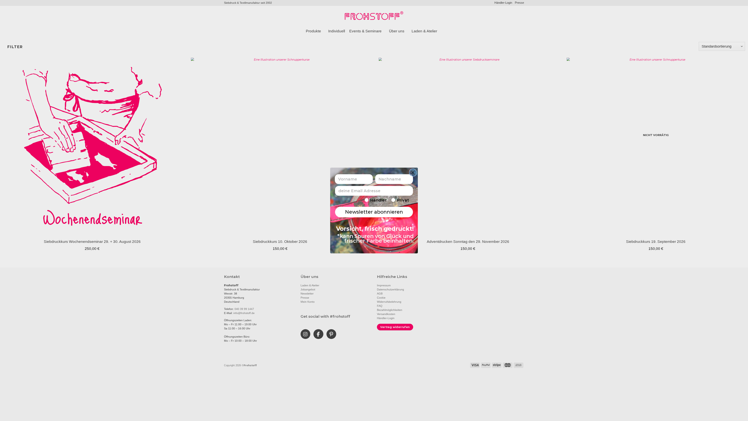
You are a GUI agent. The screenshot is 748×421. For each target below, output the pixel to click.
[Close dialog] (412, 172)
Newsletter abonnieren (374, 212)
